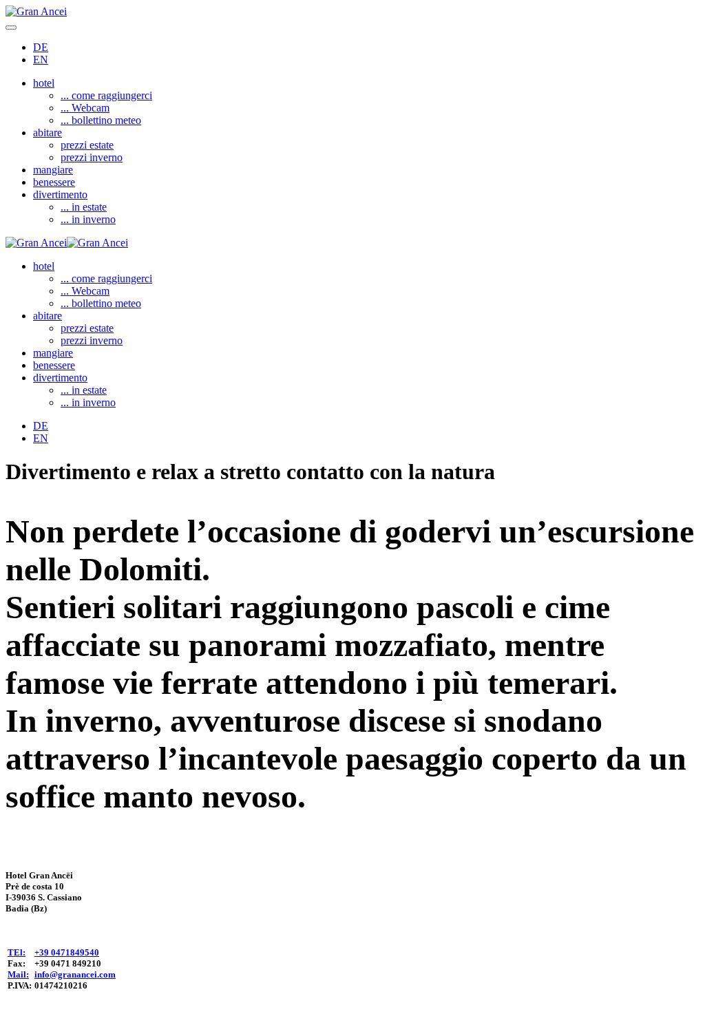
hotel (43, 83)
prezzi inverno (92, 157)
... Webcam (85, 108)
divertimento (60, 194)
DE (40, 47)
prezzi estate (87, 145)
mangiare (53, 170)
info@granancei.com (75, 974)
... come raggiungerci (106, 95)
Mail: (18, 974)
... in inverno (88, 219)
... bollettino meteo (101, 120)
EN (40, 59)
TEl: (16, 952)
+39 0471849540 (66, 952)
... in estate (84, 207)
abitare (47, 132)
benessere (54, 182)
